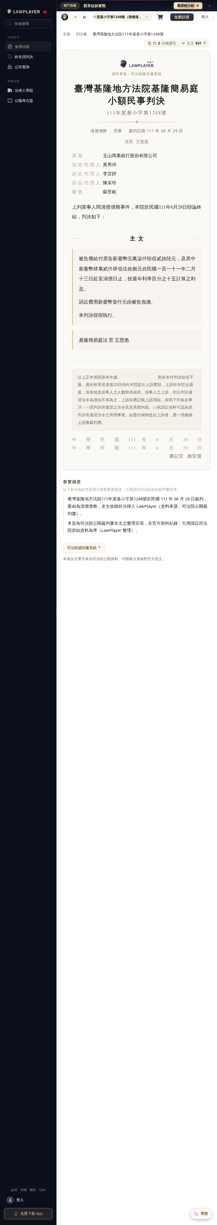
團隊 (33, 1190)
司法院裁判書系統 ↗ (84, 547)
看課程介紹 (188, 5)
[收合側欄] (75, 17)
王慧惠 (142, 141)
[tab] (117, 17)
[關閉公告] (209, 5)
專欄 (23, 1190)
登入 (205, 16)
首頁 (66, 34)
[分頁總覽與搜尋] (85, 17)
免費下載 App (31, 1213)
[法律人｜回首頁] (64, 17)
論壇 (14, 1190)
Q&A (42, 1190)
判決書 (81, 34)
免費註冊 (182, 17)
